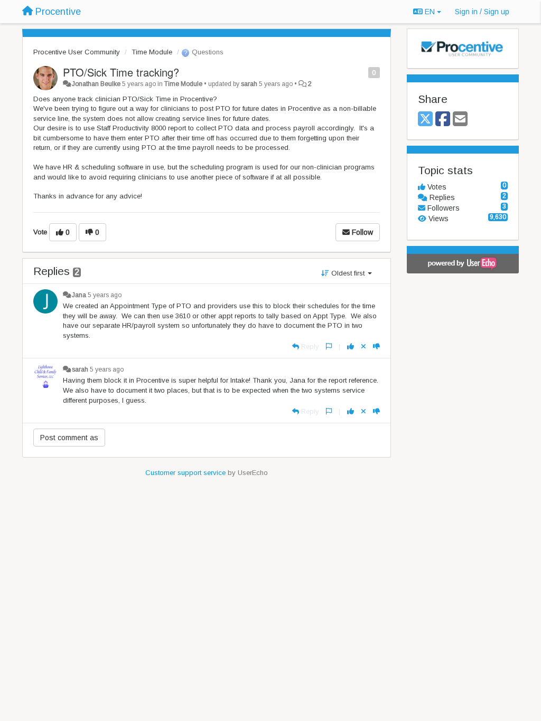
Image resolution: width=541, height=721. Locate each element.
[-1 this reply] (376, 346)
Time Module (152, 52)
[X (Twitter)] (425, 119)
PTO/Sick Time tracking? (121, 72)
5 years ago (105, 295)
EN (430, 11)
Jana (79, 295)
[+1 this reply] (350, 346)
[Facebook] (442, 119)
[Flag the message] (363, 72)
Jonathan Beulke (96, 84)
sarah (249, 84)
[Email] (460, 119)
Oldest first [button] (348, 273)
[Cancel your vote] (363, 346)
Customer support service (185, 473)
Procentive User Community (76, 52)
